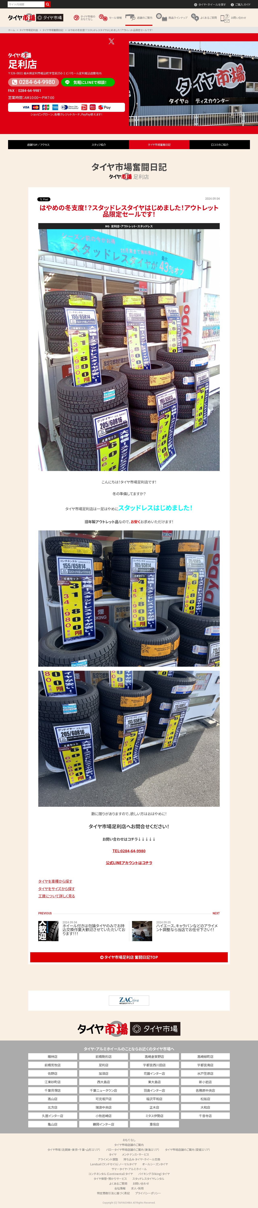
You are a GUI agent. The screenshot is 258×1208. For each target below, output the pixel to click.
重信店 (154, 1124)
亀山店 (52, 1124)
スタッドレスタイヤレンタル (148, 1179)
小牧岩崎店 (104, 1115)
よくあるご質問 (118, 1183)
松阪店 (205, 1098)
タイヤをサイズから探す (56, 888)
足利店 (22, 64)
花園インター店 (154, 1073)
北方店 (52, 1107)
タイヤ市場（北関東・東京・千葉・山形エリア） (74, 1150)
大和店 (205, 1107)
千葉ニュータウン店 (103, 1090)
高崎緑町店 (205, 1056)
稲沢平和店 (154, 1098)
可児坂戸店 (104, 1098)
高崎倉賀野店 (154, 1056)
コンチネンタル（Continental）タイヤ (110, 1174)
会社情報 (120, 1188)
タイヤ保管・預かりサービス (110, 1179)
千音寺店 (205, 1115)
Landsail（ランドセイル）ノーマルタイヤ (113, 1164)
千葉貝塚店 (53, 1090)
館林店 (52, 1056)
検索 (48, 4)
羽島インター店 (154, 1090)
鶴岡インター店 (103, 1124)
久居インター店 (52, 1115)
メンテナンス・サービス (135, 1154)
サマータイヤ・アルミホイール (129, 1169)
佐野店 (52, 1073)
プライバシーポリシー (148, 1193)
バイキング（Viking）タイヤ (154, 1174)
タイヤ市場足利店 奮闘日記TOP (131, 957)
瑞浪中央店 (104, 1107)
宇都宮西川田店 (154, 1064)
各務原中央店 (205, 1090)
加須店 (103, 1073)
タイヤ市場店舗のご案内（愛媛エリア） (187, 1150)
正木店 (154, 1107)
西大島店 (103, 1081)
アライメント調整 (108, 1159)
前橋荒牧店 (53, 1064)
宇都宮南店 (205, 1064)
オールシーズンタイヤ (155, 1164)
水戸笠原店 (205, 1073)
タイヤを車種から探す (55, 881)
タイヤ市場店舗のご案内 (129, 1145)
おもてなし (129, 1140)
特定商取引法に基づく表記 (113, 1193)
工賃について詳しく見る (56, 896)
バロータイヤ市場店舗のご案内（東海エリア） (133, 1150)
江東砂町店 (53, 1081)
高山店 (52, 1098)
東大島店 (154, 1081)
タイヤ (113, 1154)
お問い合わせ (141, 1183)
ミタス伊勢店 (154, 1115)
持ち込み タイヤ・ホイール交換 (142, 1159)
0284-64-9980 (37, 82)
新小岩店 (205, 1081)
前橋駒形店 (104, 1056)
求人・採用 (137, 1188)
